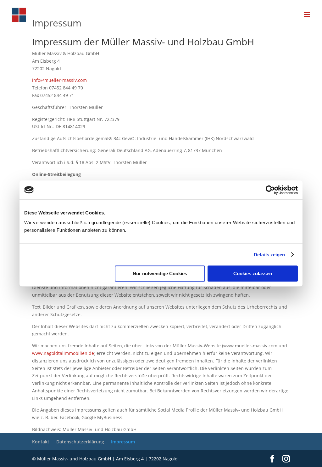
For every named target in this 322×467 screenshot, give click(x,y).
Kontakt (40, 442)
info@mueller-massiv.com (59, 80)
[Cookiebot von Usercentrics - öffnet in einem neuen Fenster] (270, 190)
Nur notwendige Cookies (160, 273)
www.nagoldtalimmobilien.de (63, 353)
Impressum (123, 442)
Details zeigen (269, 254)
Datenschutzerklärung (80, 442)
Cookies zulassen (252, 273)
